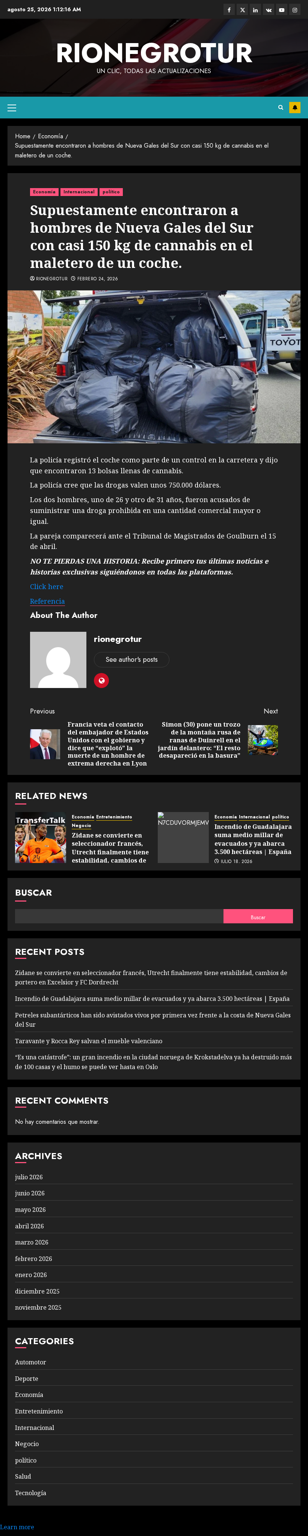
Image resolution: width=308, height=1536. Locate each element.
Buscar (33, 892)
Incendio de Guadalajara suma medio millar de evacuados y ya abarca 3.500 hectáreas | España (253, 839)
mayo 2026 (30, 1209)
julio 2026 (29, 1177)
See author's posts (132, 659)
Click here (46, 586)
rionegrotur (154, 52)
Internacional (79, 191)
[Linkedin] (255, 9)
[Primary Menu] (12, 107)
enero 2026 (31, 1275)
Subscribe (294, 107)
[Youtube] (281, 9)
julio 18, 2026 (237, 862)
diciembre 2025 (37, 1291)
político (111, 191)
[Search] (280, 107)
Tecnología (30, 1493)
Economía (44, 191)
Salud (23, 1476)
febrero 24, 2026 (97, 279)
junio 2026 (30, 1193)
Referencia (47, 601)
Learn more (17, 1527)
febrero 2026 (33, 1259)
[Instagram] (294, 9)
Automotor (30, 1362)
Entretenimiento (114, 817)
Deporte (26, 1378)
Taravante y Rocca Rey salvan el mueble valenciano (88, 1041)
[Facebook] (229, 9)
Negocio (81, 826)
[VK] (268, 9)
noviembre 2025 (38, 1307)
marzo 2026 (31, 1242)
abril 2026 (29, 1226)
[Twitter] (242, 9)
